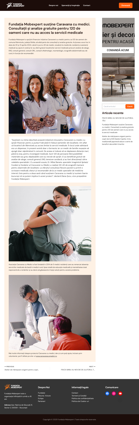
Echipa (40, 398)
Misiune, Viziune (44, 396)
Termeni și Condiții (79, 396)
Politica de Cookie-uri (80, 401)
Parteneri (41, 401)
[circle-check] (120, 400)
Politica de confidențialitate (83, 398)
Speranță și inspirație (71, 5)
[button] (125, 5)
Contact (86, 5)
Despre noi (53, 5)
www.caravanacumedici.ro (46, 356)
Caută (129, 106)
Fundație (41, 393)
